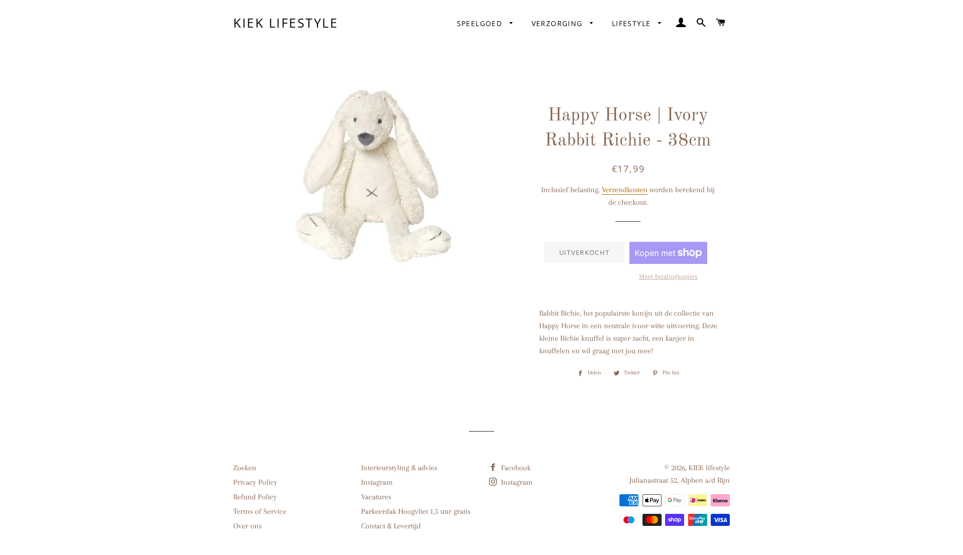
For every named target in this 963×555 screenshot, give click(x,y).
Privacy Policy (255, 482)
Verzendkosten (625, 189)
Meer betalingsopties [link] (668, 276)
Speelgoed (481, 23)
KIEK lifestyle (285, 22)
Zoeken (244, 467)
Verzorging (558, 23)
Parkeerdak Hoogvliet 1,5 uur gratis (415, 511)
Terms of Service (259, 511)
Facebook (515, 467)
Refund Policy (255, 496)
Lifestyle (633, 23)
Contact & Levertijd (391, 525)
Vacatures (376, 496)
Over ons (247, 525)
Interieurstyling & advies (399, 467)
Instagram (377, 482)
